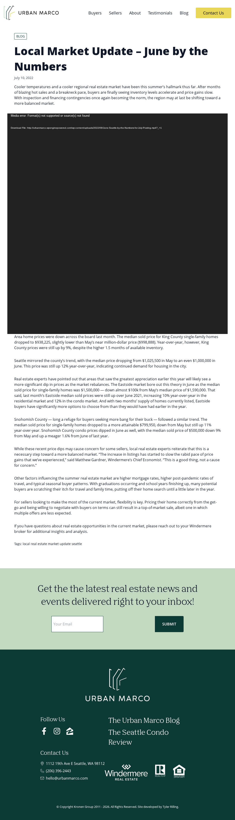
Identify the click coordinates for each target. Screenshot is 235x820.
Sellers (115, 13)
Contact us (213, 13)
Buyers (95, 13)
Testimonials (160, 13)
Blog (184, 13)
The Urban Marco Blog (144, 720)
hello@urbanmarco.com (67, 778)
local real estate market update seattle (52, 544)
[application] (117, 223)
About (135, 13)
